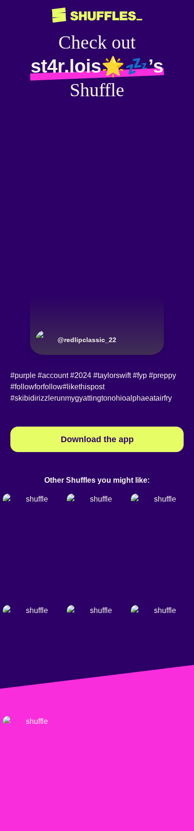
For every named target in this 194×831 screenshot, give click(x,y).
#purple (23, 375)
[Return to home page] (97, 15)
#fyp (140, 375)
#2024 (80, 375)
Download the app (97, 439)
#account (53, 375)
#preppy (162, 375)
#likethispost (84, 387)
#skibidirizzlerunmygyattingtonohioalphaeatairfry (91, 398)
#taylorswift (112, 375)
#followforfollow (36, 387)
